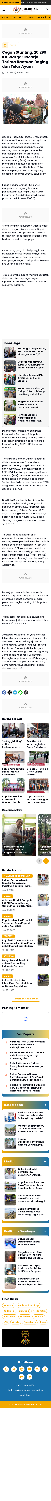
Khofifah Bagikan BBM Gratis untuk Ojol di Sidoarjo (30, 378)
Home (5, 17)
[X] (10, 692)
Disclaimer (25, 1395)
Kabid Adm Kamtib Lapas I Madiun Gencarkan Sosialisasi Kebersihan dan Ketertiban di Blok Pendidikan (13, 772)
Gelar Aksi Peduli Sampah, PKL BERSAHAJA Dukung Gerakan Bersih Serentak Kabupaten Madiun (17, 903)
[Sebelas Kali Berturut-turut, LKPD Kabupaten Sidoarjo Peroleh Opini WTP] (10, 366)
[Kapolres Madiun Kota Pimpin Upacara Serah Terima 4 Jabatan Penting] (13, 785)
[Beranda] (5, 45)
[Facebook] (4, 692)
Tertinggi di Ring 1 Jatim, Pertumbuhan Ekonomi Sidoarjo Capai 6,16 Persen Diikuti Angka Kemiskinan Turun (32, 351)
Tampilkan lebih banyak (25, 998)
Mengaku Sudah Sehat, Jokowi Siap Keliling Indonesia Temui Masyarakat (15, 963)
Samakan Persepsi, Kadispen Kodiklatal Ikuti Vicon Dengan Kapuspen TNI (29, 1268)
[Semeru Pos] (25, 9)
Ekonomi (41, 17)
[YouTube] (29, 1369)
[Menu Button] (4, 10)
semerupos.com (34, 1404)
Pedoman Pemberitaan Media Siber (25, 1390)
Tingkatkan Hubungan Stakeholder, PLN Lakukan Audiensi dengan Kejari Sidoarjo (31, 404)
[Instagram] (22, 1369)
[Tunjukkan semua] (45, 1105)
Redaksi (18, 1385)
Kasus (29, 17)
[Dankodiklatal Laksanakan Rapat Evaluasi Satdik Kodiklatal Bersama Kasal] (10, 1243)
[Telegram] (15, 692)
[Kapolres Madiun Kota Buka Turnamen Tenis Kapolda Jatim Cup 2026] (43, 920)
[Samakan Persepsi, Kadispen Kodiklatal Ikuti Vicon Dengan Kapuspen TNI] (10, 1269)
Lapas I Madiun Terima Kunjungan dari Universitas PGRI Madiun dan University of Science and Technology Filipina (37, 799)
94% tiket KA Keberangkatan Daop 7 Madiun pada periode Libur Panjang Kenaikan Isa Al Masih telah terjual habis (38, 744)
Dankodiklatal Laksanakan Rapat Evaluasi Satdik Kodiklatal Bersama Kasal (29, 1242)
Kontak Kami (30, 1385)
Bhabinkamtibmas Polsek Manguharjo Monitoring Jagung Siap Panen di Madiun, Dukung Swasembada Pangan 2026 (32, 1212)
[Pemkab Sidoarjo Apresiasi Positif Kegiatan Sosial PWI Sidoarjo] (10, 419)
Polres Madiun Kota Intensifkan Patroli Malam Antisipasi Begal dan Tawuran (17, 983)
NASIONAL (9, 956)
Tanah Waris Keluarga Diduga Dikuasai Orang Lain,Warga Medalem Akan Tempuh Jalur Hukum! (31, 391)
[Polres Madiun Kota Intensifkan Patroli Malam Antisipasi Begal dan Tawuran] (43, 980)
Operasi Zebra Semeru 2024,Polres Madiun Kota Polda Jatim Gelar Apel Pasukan (31, 1128)
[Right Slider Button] (48, 17)
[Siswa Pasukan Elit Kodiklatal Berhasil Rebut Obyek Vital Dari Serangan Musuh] (10, 1283)
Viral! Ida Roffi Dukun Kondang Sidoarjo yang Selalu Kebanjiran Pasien (27, 1044)
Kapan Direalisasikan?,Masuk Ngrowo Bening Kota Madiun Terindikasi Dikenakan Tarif (31, 1142)
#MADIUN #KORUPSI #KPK (17, 876)
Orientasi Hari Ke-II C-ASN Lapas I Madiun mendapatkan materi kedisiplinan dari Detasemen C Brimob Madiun (38, 772)
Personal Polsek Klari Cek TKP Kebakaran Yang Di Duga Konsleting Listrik (27, 1055)
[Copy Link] (26, 692)
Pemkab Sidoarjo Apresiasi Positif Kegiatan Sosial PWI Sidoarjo (29, 418)
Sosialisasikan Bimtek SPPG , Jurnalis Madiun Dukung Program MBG (31, 1115)
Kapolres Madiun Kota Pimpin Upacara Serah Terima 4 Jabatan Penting (12, 799)
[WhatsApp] (20, 692)
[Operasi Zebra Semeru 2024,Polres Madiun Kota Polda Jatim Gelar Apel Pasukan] (10, 1130)
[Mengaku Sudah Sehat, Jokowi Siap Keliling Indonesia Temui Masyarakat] (43, 960)
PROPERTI (8, 936)
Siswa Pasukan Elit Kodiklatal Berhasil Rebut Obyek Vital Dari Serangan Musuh (31, 1281)
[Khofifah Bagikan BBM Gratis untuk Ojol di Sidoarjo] (10, 379)
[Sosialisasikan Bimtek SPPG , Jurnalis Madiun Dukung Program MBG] (10, 1116)
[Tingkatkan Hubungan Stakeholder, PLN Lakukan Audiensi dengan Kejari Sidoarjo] (10, 405)
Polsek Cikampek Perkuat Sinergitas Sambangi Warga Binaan (26, 1066)
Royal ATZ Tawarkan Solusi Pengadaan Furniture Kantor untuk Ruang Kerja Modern (18, 943)
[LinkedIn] (22, 1377)
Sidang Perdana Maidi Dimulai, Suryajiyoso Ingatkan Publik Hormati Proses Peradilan (16, 883)
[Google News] (37, 1369)
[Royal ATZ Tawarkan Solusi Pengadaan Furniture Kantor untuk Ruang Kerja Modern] (43, 940)
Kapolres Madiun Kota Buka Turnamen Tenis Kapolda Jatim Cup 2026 (18, 923)
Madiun (7, 896)
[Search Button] (47, 10)
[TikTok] (45, 1369)
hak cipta (21, 1404)
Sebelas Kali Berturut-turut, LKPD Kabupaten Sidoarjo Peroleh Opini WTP (31, 364)
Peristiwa (17, 17)
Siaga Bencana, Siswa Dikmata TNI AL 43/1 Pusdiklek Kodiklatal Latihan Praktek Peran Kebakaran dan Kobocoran (30, 1255)
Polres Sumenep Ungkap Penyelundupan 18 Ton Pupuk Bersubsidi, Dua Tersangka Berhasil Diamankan (26, 1077)
